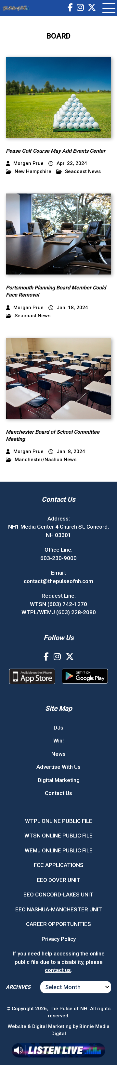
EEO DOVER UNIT (58, 880)
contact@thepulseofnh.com (58, 581)
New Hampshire (33, 171)
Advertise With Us (58, 767)
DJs (58, 727)
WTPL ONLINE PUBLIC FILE (58, 821)
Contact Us (58, 793)
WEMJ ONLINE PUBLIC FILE (59, 850)
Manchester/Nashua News (45, 459)
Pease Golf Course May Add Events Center (55, 151)
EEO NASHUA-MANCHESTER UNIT (58, 909)
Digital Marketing (59, 780)
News (58, 754)
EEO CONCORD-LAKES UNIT (58, 894)
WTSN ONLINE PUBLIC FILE (58, 835)
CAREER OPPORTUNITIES (58, 924)
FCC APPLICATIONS (59, 865)
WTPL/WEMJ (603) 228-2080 (58, 612)
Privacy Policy (59, 939)
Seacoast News (83, 171)
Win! (58, 740)
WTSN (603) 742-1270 (58, 604)
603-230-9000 (58, 558)
